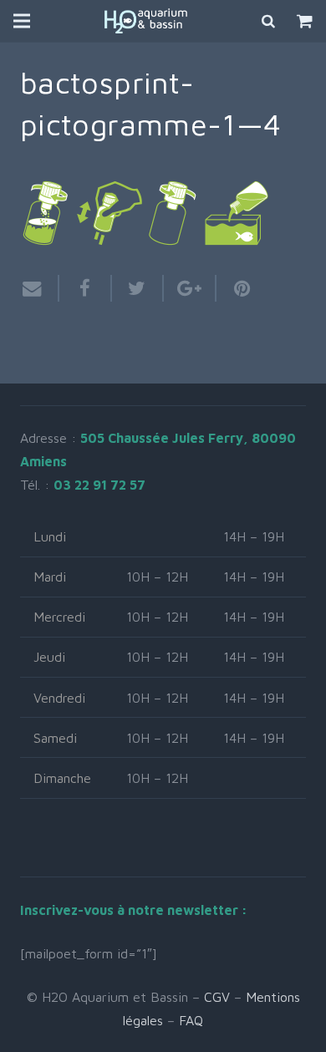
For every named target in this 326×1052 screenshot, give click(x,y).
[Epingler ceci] (235, 288)
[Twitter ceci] (138, 288)
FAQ (191, 1020)
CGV (217, 996)
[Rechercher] (269, 21)
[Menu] (22, 21)
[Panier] (304, 21)
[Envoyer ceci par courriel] (39, 288)
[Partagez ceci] (85, 288)
